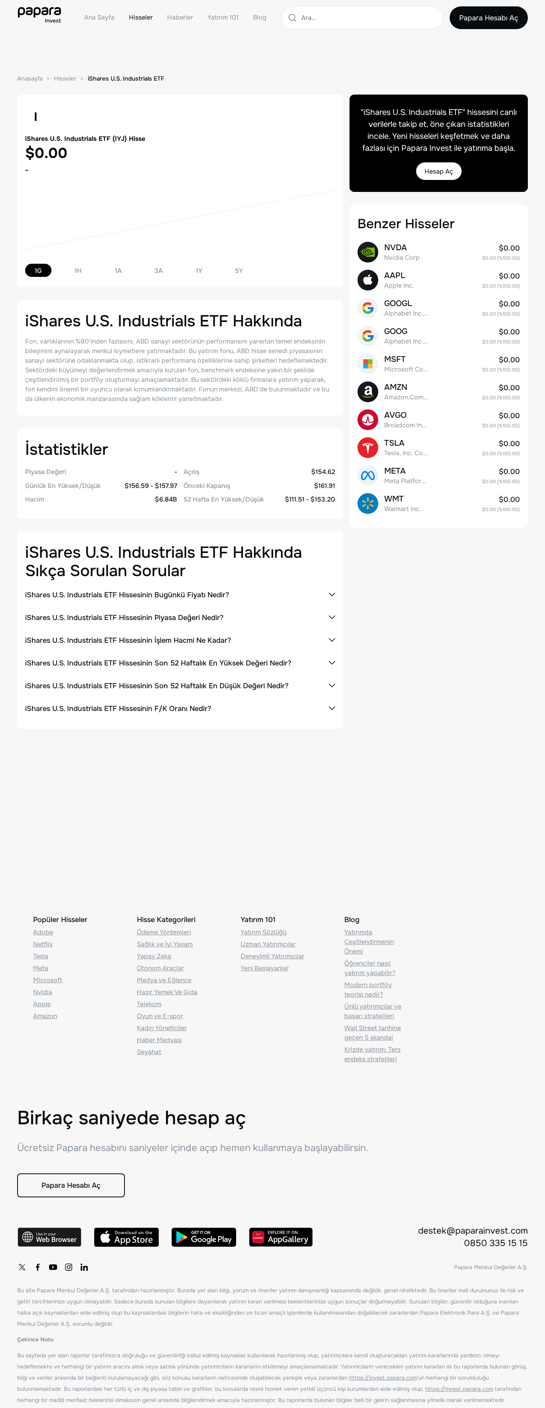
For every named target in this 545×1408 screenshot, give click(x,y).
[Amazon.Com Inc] (438, 391)
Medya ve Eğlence (164, 980)
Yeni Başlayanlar (265, 968)
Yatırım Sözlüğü (263, 932)
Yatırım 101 (223, 17)
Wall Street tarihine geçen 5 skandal (372, 1033)
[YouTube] (53, 1267)
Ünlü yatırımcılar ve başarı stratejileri (372, 1011)
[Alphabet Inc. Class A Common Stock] (438, 308)
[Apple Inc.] (438, 280)
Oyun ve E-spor (160, 1016)
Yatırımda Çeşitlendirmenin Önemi (369, 942)
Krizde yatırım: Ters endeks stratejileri (372, 1054)
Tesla (40, 956)
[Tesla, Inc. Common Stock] (438, 447)
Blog (260, 17)
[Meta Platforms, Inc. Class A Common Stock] (438, 475)
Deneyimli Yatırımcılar (272, 956)
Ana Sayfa (99, 17)
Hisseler (141, 17)
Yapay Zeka (154, 956)
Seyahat (149, 1052)
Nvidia (42, 992)
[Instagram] (68, 1267)
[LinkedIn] (84, 1267)
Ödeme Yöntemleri (164, 932)
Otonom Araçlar (160, 968)
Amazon (45, 1016)
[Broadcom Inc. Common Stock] (438, 419)
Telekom (149, 1004)
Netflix (43, 944)
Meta (40, 968)
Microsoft (47, 980)
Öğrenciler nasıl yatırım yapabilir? (369, 968)
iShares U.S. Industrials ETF (126, 78)
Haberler (180, 17)
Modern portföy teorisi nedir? (368, 990)
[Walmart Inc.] (438, 503)
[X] (22, 1267)
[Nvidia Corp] (438, 252)
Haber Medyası (159, 1040)
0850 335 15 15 (496, 1243)
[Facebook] (37, 1267)
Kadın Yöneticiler (162, 1028)
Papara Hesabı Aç (488, 18)
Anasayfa (30, 78)
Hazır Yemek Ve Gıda (167, 992)
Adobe (43, 932)
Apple (42, 1004)
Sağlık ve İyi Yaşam (165, 944)
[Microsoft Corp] (438, 364)
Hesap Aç (439, 171)
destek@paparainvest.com (473, 1230)
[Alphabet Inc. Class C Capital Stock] (438, 336)
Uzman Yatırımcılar (268, 944)
